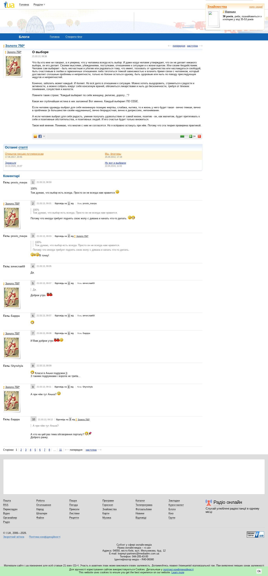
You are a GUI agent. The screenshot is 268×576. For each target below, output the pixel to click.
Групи (172, 517)
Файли (40, 517)
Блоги (172, 509)
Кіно (171, 513)
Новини (140, 513)
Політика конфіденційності (44, 536)
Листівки (74, 513)
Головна (24, 4)
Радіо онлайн (227, 502)
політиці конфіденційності (178, 569)
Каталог (140, 500)
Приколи (74, 509)
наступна (192, 45)
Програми (108, 500)
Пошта (7, 500)
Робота (40, 500)
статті (23, 147)
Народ (40, 509)
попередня (179, 45)
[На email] (35, 136)
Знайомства (217, 7)
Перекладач (10, 509)
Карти (105, 513)
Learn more (177, 572)
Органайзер (10, 517)
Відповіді (141, 517)
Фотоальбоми (144, 509)
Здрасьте (10, 162)
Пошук (73, 500)
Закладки (174, 500)
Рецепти (74, 517)
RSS (5, 504)
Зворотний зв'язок (13, 536)
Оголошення (43, 504)
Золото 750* (15, 46)
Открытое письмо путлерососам (24, 153)
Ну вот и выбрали (115, 162)
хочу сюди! (256, 6)
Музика (106, 517)
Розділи (38, 4)
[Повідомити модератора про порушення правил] (199, 136)
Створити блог (74, 36)
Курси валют (176, 504)
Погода (73, 504)
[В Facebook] (40, 136)
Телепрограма (144, 504)
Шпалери (41, 513)
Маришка (230, 11)
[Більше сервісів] (44, 136)
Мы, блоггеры (113, 153)
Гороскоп (107, 504)
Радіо (6, 521)
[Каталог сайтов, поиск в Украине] (255, 533)
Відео (6, 513)
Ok (259, 571)
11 (60, 449)
